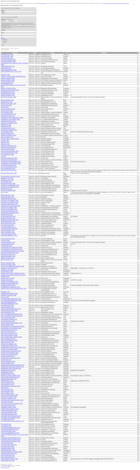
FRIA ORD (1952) (5, 144)
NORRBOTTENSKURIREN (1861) (9, 283)
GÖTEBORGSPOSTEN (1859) (8, 165)
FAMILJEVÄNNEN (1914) (7, 133)
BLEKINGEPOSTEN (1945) (8, 91)
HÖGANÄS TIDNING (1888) (8, 190)
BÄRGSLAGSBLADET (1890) (8, 103)
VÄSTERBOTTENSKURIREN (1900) (10, 417)
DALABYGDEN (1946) (7, 110)
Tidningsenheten (9, 465)
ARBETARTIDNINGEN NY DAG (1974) (11, 71)
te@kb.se (18, 465)
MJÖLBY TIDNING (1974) (7, 258)
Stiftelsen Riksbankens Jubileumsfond (5, 467)
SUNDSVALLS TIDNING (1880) (9, 349)
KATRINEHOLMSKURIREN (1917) (10, 212)
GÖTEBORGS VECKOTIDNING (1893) (11, 163)
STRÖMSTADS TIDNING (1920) (9, 345)
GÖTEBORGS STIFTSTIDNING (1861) (11, 161)
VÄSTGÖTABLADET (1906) (8, 431)
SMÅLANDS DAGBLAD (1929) (9, 333)
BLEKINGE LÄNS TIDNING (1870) (10, 90)
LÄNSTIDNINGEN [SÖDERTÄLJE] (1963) (11, 247)
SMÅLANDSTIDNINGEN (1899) (9, 340)
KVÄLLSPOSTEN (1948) (7, 225)
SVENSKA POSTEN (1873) (8, 356)
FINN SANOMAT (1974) (7, 137)
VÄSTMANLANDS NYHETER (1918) (10, 439)
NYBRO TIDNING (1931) (7, 307)
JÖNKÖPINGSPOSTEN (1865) (8, 198)
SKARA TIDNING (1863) (7, 324)
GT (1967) (3, 156)
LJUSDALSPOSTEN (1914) (8, 238)
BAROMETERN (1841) (7, 83)
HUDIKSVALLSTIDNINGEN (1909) (10, 185)
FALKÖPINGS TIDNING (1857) (9, 130)
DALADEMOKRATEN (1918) (8, 114)
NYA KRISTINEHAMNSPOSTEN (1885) (11, 298)
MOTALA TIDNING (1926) (8, 262)
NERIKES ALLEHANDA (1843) (9, 268)
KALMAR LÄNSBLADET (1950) (9, 204)
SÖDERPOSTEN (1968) (7, 372)
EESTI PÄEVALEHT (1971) (8, 116)
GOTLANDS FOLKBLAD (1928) (9, 152)
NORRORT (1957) (5, 291)
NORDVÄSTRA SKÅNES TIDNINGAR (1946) (12, 273)
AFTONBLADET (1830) (7, 54)
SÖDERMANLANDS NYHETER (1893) (11, 368)
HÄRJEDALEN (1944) (6, 188)
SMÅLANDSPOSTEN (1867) (8, 338)
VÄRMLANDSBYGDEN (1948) (9, 410)
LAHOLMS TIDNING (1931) (8, 227)
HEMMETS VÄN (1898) (7, 178)
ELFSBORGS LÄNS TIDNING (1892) (10, 119)
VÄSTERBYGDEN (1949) (7, 419)
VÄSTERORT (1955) (6, 424)
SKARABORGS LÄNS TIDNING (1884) (11, 328)
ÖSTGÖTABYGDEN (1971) (8, 457)
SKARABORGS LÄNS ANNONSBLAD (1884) (12, 326)
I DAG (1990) (4, 192)
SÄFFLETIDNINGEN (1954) (8, 361)
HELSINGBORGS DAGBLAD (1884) (10, 176)
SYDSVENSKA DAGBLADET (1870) (10, 358)
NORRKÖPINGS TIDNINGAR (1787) (10, 287)
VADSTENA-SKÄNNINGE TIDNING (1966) (12, 400)
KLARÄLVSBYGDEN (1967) (8, 216)
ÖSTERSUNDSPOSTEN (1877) (9, 453)
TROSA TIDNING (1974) (7, 391)
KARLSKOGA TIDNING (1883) (9, 207)
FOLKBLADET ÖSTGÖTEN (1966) (10, 138)
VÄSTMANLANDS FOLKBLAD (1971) (11, 437)
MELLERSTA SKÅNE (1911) (8, 254)
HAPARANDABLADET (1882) (9, 170)
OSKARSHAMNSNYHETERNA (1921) (11, 309)
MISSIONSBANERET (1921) (8, 256)
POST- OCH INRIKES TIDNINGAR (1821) (11, 314)
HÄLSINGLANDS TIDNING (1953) (10, 187)
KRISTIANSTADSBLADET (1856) (9, 219)
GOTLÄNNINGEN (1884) (7, 154)
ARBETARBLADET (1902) (8, 66)
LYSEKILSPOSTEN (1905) (7, 244)
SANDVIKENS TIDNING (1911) (9, 319)
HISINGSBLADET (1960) (7, 180)
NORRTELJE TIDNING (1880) (8, 295)
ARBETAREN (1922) (6, 68)
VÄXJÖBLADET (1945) (7, 443)
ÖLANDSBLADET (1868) (7, 446)
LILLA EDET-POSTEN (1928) (8, 234)
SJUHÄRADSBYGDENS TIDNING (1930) (11, 323)
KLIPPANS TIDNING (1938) (8, 218)
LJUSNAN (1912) (5, 240)
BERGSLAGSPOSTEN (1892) (8, 88)
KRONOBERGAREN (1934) (8, 221)
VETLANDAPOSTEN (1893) (8, 405)
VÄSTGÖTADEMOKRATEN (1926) (10, 433)
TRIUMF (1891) (5, 387)
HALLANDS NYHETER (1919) (9, 166)
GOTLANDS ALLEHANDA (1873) (9, 151)
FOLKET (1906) (5, 140)
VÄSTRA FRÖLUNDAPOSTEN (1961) (10, 441)
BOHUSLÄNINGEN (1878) (8, 95)
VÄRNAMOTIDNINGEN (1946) (9, 414)
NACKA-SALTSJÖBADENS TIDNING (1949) (12, 266)
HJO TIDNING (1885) (6, 181)
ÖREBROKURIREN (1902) (8, 448)
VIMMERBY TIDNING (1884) (8, 407)
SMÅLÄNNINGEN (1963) (7, 342)
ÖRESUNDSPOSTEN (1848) (8, 450)
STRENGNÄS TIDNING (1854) (9, 344)
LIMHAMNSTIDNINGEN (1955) (9, 235)
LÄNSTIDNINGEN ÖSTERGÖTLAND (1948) (12, 251)
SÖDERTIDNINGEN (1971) (8, 373)
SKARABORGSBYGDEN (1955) (9, 330)
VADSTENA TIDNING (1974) (8, 398)
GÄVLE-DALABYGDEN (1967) (9, 158)
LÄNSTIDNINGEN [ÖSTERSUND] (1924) (11, 249)
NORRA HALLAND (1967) (8, 278)
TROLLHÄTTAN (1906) (7, 389)
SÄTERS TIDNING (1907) (7, 363)
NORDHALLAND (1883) (7, 269)
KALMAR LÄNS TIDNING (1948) (9, 200)
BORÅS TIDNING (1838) (7, 100)
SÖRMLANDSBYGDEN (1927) (9, 379)
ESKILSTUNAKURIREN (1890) (9, 123)
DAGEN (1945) (5, 107)
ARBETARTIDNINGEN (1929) (8, 70)
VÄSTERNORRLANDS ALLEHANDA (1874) (12, 421)
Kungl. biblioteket (4, 465)
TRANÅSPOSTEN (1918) (7, 384)
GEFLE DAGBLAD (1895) (7, 149)
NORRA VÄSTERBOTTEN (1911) (9, 281)
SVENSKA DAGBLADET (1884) (9, 354)
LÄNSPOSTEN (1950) (6, 245)
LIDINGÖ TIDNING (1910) (8, 232)
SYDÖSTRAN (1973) (6, 359)
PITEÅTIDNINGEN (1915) (7, 312)
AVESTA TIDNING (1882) (7, 81)
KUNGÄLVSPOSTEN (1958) (8, 223)
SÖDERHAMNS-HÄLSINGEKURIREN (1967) (12, 365)
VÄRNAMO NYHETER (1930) (8, 412)
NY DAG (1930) (5, 297)
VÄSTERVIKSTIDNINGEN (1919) (9, 429)
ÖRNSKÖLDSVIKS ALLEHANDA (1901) (11, 451)
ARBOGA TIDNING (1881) (8, 78)
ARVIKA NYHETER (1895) (8, 80)
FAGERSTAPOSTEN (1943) (8, 128)
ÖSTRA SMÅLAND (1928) (7, 460)
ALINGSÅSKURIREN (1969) (8, 61)
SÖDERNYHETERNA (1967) (8, 370)
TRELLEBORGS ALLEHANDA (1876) (10, 386)
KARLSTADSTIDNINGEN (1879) (9, 211)
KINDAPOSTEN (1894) (7, 214)
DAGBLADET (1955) (6, 105)
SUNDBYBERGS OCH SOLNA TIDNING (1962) (13, 347)
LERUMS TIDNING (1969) (7, 230)
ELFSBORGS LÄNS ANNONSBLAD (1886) (12, 117)
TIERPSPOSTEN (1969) (7, 380)
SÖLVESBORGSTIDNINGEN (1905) (10, 377)
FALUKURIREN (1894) (7, 131)
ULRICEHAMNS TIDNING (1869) (9, 394)
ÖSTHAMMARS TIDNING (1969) (9, 458)
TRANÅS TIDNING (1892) (7, 382)
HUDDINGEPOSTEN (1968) (8, 183)
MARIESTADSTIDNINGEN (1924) (9, 252)
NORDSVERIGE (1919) (7, 271)
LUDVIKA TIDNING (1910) (8, 242)
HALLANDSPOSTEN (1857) (8, 168)
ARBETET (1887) (5, 74)
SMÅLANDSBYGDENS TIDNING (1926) (11, 337)
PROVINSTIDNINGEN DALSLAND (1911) (12, 316)
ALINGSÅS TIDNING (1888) (8, 59)
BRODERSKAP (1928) (6, 102)
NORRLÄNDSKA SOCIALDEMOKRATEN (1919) (13, 288)
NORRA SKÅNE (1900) (7, 280)
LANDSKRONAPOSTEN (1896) (9, 228)
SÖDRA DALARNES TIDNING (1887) (10, 375)
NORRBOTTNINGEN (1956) (8, 285)
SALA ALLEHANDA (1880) (8, 317)
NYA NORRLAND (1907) (7, 305)
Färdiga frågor (43, 3)
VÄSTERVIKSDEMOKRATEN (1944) (10, 427)
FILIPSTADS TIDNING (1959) (8, 135)
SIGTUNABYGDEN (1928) (8, 321)
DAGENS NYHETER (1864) (8, 109)
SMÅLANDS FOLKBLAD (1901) (9, 335)
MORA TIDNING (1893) (7, 259)
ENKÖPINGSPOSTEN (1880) (8, 121)
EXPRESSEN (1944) (6, 124)
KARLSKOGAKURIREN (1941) (9, 209)
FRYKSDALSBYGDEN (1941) (8, 145)
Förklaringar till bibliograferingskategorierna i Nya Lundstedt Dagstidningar (116, 3)
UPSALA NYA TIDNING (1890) (9, 396)
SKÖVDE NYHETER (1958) (8, 331)
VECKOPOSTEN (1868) (7, 401)
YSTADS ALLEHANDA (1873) (9, 444)
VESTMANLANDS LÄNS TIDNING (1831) (12, 403)
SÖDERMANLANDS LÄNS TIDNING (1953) (12, 366)
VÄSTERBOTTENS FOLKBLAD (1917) (11, 416)
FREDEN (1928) (5, 142)
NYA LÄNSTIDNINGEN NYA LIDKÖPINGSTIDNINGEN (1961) (9, 303)
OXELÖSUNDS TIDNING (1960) (9, 310)
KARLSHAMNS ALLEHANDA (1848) (10, 205)
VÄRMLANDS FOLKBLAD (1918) (10, 408)
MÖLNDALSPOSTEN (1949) (8, 264)
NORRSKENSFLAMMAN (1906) (9, 293)
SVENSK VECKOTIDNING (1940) (9, 352)
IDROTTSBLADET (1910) (7, 195)
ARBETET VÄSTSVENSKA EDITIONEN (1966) (13, 76)
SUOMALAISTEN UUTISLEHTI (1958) (11, 351)
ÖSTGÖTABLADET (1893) (8, 455)
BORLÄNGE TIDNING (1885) (8, 97)
